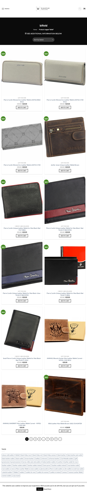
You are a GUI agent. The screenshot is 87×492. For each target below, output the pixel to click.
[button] (5, 8)
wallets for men (30, 472)
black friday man (26, 455)
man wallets (6, 469)
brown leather (29, 458)
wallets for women (42, 472)
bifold (17, 455)
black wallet (19, 458)
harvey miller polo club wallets (31, 462)
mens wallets (35, 469)
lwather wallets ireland (59, 465)
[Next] (60, 439)
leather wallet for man (71, 462)
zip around (16, 475)
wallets (22, 472)
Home (35, 29)
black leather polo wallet (74, 455)
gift (76, 458)
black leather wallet (8, 458)
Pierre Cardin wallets (56, 469)
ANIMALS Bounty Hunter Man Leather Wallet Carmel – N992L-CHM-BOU (65, 359)
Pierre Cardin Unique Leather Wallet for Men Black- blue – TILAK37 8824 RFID (22, 294)
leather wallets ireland (34, 465)
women (64, 472)
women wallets (6, 475)
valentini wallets (7, 472)
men (12, 469)
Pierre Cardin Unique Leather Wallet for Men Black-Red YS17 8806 (22, 229)
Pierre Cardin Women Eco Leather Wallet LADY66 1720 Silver (65, 101)
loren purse (46, 465)
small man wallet (78, 469)
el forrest (44, 458)
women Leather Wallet (76, 472)
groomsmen (5, 462)
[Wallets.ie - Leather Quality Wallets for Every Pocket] (44, 8)
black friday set (37, 455)
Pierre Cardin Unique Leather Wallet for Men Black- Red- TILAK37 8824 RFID (65, 229)
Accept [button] (40, 489)
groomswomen (15, 462)
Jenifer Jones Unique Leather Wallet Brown (65, 165)
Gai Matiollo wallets (67, 458)
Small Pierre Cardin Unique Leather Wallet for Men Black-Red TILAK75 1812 (22, 359)
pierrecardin (44, 469)
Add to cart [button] (22, 107)
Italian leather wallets (49, 462)
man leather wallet (73, 465)
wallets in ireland (55, 472)
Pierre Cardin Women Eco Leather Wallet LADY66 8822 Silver (22, 101)
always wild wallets (8, 455)
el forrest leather (54, 458)
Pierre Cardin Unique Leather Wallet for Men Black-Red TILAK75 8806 (65, 294)
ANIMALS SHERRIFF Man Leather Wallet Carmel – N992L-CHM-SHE (22, 424)
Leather (60, 462)
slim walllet (67, 469)
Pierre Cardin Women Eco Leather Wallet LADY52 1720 (22, 165)
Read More (47, 489)
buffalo (38, 458)
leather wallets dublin (19, 465)
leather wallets (6, 465)
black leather (62, 455)
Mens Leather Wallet (22, 469)
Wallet (16, 472)
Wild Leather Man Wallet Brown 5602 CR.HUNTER (65, 423)
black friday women (50, 455)
